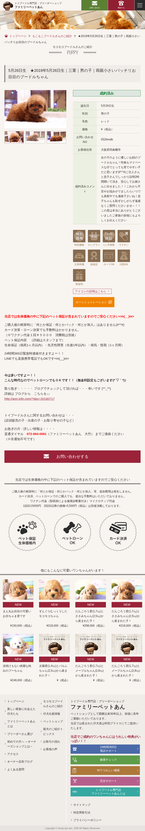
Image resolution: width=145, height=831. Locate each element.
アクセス (13, 753)
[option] (35, 109)
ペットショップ (53, 721)
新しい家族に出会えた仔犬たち (21, 711)
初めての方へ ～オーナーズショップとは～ (21, 744)
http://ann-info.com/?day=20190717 (29, 399)
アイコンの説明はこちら (90, 291)
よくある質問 (15, 769)
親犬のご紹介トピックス (53, 731)
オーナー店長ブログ (20, 761)
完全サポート (108, 780)
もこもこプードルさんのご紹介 (52, 36)
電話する (121, 8)
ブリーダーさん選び (20, 733)
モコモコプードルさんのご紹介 (53, 704)
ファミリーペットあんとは (21, 724)
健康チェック (108, 759)
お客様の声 (50, 749)
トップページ (17, 36)
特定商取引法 (81, 812)
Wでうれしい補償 (108, 770)
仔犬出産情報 (51, 713)
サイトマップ (81, 804)
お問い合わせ (94, 8)
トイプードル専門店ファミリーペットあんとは (108, 791)
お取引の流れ (51, 741)
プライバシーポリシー (87, 820)
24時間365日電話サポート (108, 749)
